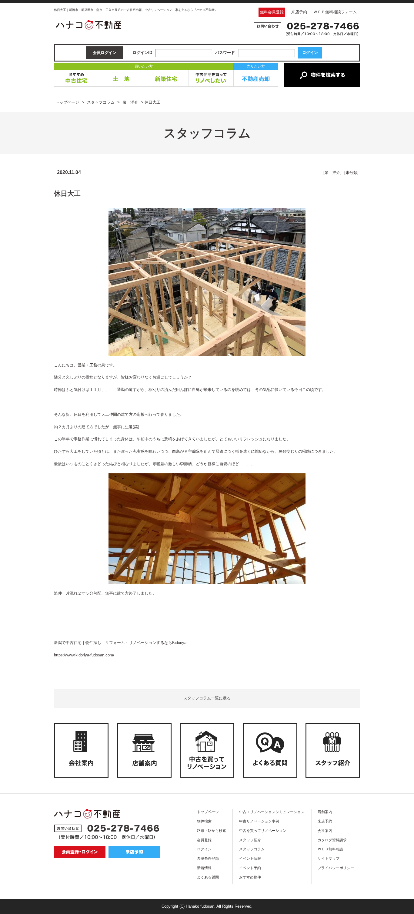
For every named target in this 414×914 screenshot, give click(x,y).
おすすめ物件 (250, 877)
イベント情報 (250, 858)
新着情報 (204, 868)
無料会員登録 (272, 12)
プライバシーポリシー (336, 868)
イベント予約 (250, 868)
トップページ (208, 812)
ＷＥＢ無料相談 (330, 849)
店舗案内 (325, 812)
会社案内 (325, 830)
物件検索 (204, 821)
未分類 (351, 172)
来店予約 (299, 12)
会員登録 (204, 840)
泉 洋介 (332, 172)
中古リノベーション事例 (259, 821)
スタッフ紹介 (250, 840)
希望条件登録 (208, 858)
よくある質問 (208, 877)
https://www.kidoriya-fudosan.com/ (84, 655)
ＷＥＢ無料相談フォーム (335, 12)
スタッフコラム (252, 849)
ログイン (204, 849)
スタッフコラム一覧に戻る (207, 698)
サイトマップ (328, 858)
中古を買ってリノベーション (262, 830)
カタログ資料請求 (332, 840)
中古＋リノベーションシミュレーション (272, 812)
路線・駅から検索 (211, 830)
